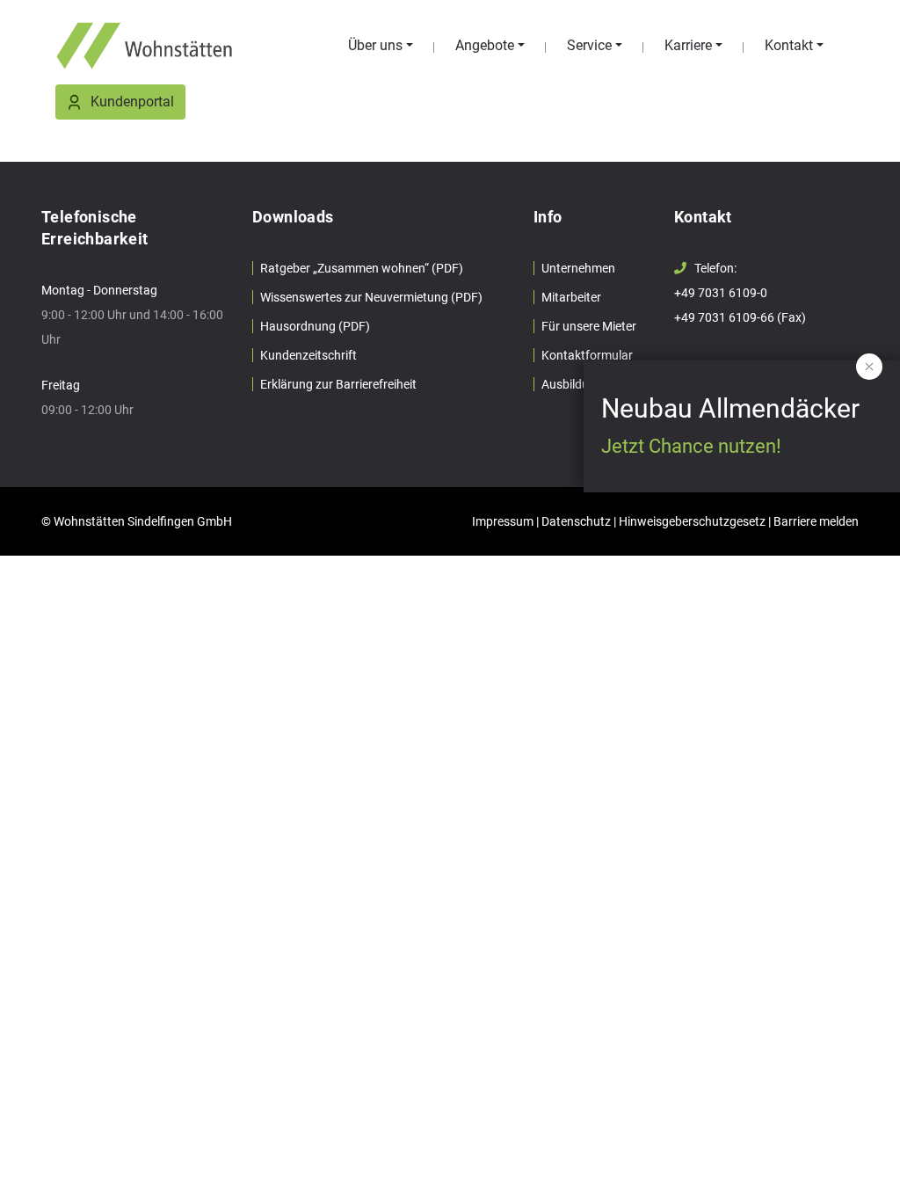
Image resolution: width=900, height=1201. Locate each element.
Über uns (375, 45)
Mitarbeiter (571, 297)
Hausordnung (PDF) (315, 326)
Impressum (502, 521)
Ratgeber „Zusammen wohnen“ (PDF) (361, 268)
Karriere (688, 45)
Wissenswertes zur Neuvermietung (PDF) (371, 297)
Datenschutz (576, 521)
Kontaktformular (587, 355)
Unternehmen (578, 268)
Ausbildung (572, 384)
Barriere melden (816, 521)
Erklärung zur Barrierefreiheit (338, 384)
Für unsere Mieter (588, 326)
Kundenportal (132, 101)
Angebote (484, 45)
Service (589, 45)
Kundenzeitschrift (308, 355)
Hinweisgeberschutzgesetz (692, 521)
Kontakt (789, 45)
